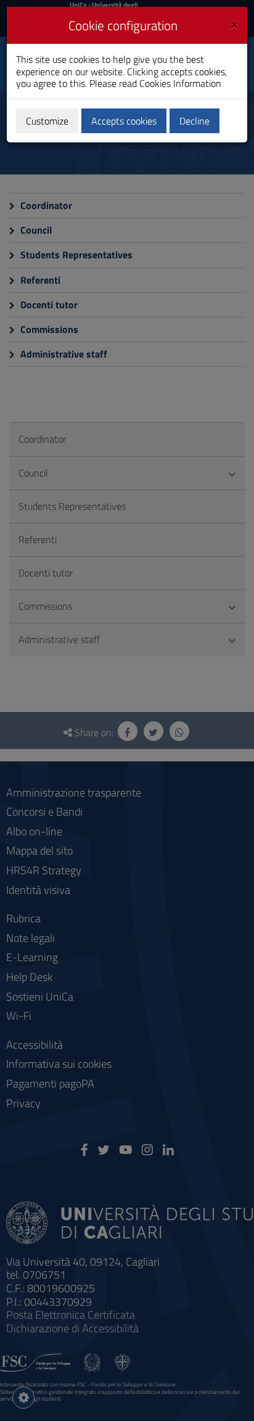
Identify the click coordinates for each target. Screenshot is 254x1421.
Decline (194, 120)
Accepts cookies (124, 120)
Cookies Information (180, 83)
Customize (47, 120)
